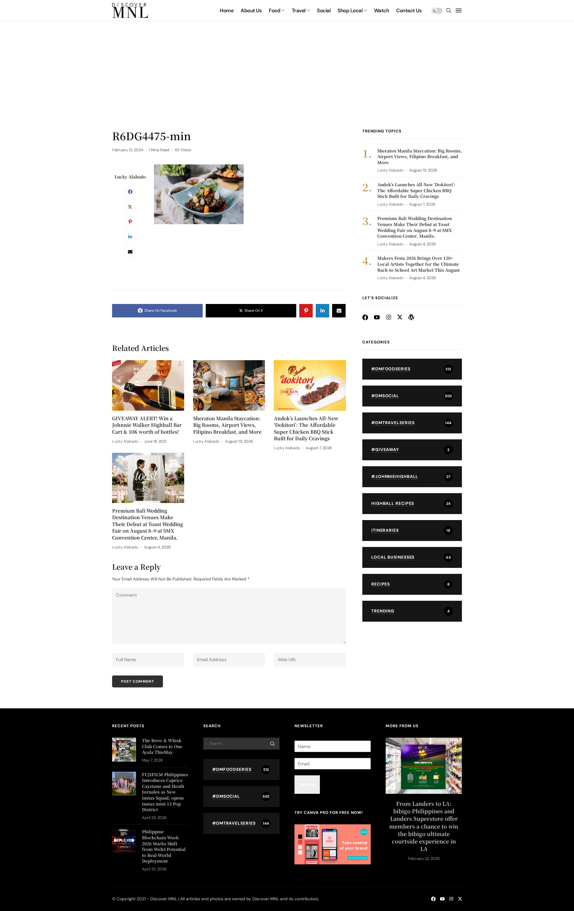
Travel (299, 10)
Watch (381, 10)
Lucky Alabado (130, 177)
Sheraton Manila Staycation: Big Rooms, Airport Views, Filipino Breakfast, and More (227, 425)
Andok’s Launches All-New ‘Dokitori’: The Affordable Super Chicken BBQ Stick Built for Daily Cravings (306, 428)
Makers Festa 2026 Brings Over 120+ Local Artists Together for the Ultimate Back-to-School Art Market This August (418, 264)
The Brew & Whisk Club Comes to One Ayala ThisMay (162, 746)
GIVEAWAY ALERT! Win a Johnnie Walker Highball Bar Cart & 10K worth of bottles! (147, 425)
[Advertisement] (287, 84)
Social (323, 10)
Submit (307, 785)
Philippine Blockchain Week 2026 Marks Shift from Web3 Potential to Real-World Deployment (164, 846)
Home (226, 10)
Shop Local (350, 10)
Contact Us (409, 10)
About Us (251, 10)
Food (274, 10)
